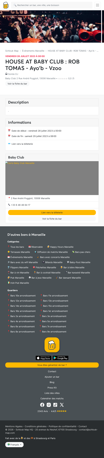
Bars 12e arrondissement (23, 300)
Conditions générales (35, 426)
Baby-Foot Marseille (79, 262)
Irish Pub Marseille (19, 283)
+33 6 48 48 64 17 (20, 205)
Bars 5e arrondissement (53, 321)
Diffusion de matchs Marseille (52, 252)
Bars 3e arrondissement (53, 316)
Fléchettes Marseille (45, 267)
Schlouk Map (12, 50)
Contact (52, 371)
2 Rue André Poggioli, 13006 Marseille (30, 198)
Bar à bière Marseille (73, 267)
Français (15, 444)
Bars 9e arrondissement (53, 331)
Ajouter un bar (52, 376)
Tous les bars (17, 247)
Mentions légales (13, 426)
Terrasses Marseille (20, 252)
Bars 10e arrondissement (23, 295)
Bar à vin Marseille (19, 272)
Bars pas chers (82, 252)
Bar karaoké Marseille (78, 272)
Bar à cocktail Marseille (48, 272)
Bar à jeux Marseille (41, 277)
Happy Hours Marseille (61, 247)
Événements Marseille (33, 50)
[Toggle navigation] (97, 5)
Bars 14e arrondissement (23, 306)
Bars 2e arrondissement (22, 316)
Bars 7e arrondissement (53, 326)
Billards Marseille (53, 262)
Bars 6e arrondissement (22, 326)
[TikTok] (55, 404)
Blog (52, 382)
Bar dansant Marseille (69, 277)
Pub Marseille (17, 277)
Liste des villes (52, 393)
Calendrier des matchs (52, 398)
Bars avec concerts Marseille (54, 257)
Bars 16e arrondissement (23, 311)
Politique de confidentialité (62, 426)
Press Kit (52, 387)
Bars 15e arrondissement (55, 306)
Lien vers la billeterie (22, 144)
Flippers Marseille (19, 267)
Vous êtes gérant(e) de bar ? (52, 365)
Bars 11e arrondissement (55, 295)
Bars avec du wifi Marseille (24, 262)
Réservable (37, 247)
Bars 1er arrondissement (55, 311)
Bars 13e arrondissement (55, 300)
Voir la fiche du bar (17, 83)
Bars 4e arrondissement (22, 321)
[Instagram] (48, 404)
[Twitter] (61, 404)
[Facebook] (42, 404)
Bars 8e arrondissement (22, 331)
